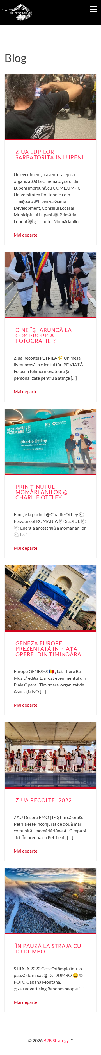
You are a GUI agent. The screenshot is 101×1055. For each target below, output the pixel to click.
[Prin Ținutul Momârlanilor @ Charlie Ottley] (50, 441)
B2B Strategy (56, 1040)
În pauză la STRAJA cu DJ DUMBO (48, 948)
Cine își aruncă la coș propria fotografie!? (43, 335)
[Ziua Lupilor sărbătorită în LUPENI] (50, 106)
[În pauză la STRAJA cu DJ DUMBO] (50, 900)
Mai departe (25, 234)
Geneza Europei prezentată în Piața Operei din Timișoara (48, 648)
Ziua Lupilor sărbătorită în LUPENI (49, 154)
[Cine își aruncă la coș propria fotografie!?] (50, 284)
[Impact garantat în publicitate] (17, 22)
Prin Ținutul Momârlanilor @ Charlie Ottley (41, 492)
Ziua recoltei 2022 (43, 800)
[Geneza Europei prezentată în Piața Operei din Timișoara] (50, 597)
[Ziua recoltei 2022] (50, 754)
